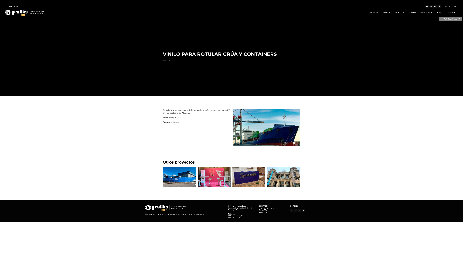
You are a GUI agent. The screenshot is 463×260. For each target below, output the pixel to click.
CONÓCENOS (424, 12)
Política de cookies (173, 214)
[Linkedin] (435, 6)
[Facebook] (427, 6)
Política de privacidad (159, 214)
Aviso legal (148, 214)
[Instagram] (431, 6)
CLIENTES (412, 12)
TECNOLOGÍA (399, 12)
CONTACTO (452, 12)
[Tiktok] (439, 6)
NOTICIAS (440, 12)
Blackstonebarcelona (200, 214)
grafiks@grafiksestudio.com (268, 209)
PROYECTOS (374, 12)
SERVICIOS (386, 12)
